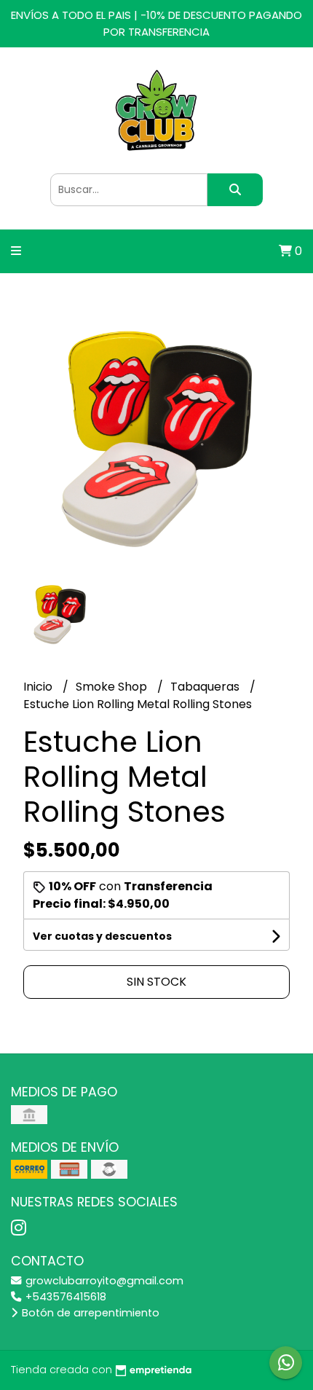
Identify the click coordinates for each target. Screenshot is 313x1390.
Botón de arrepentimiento (89, 1312)
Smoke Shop (113, 686)
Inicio (39, 686)
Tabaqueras (206, 686)
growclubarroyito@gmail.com (103, 1280)
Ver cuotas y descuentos (102, 936)
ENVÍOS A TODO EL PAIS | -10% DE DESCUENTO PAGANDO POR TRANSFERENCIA (156, 23)
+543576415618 (64, 1296)
